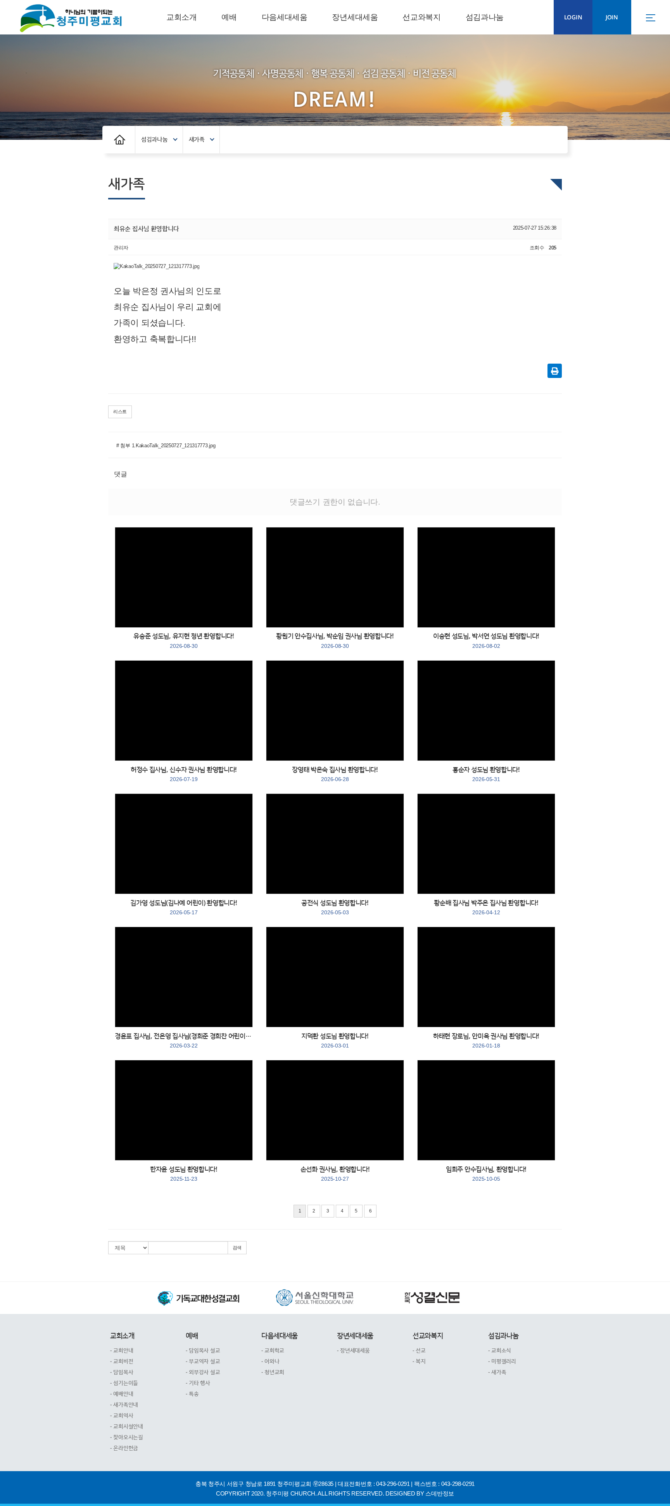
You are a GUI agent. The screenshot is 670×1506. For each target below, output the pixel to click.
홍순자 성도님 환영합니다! (486, 774)
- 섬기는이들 (124, 1383)
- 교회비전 (121, 1361)
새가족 (197, 139)
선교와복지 (421, 17)
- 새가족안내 (124, 1405)
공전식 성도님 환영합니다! (335, 907)
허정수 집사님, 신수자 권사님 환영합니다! (184, 774)
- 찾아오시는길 (126, 1437)
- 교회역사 (121, 1416)
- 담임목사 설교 (203, 1351)
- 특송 (192, 1394)
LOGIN (573, 17)
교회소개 (181, 17)
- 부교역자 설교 (203, 1361)
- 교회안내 (121, 1351)
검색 (237, 1247)
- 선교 (419, 1351)
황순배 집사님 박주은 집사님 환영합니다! (486, 907)
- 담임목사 (121, 1372)
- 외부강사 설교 (203, 1372)
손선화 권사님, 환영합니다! (335, 1174)
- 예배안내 (121, 1394)
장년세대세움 (355, 17)
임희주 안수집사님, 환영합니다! (486, 1174)
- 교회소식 (499, 1351)
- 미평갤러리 (502, 1361)
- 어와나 (270, 1361)
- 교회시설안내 (126, 1427)
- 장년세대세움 (353, 1351)
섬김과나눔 (485, 17)
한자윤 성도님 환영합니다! (184, 1174)
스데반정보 (439, 1493)
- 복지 (419, 1361)
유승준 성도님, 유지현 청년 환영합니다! (183, 641)
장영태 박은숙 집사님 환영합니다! (335, 774)
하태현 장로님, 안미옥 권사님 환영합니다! (486, 1041)
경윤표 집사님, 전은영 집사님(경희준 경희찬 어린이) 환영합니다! (184, 1041)
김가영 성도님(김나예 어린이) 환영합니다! (183, 907)
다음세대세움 (284, 17)
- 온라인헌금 (124, 1448)
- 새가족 (497, 1372)
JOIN (612, 17)
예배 (229, 17)
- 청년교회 (272, 1372)
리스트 (120, 411)
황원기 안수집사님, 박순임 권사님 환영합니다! (335, 641)
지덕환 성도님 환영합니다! (335, 1041)
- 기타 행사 (198, 1383)
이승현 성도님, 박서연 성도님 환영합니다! (486, 641)
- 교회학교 (272, 1351)
